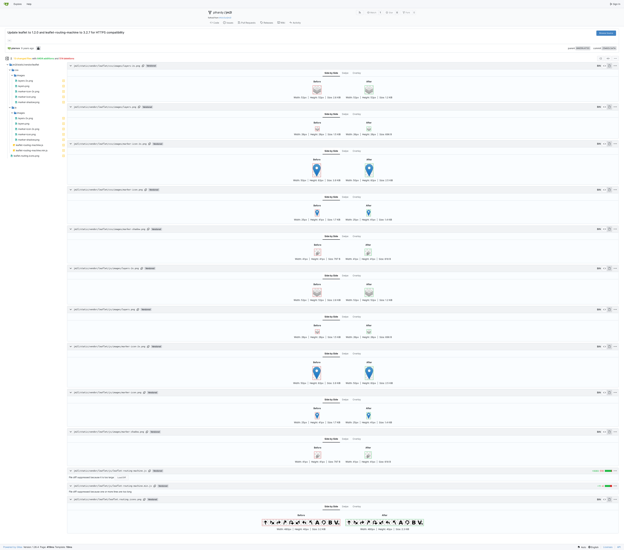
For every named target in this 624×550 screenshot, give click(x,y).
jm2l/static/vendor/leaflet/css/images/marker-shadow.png (109, 229)
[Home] (6, 4)
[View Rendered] (609, 65)
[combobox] (600, 58)
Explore (18, 4)
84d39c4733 (582, 48)
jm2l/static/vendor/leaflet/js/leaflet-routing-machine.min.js (113, 486)
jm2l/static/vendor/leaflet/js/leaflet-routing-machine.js (110, 471)
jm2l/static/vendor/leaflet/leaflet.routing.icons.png (107, 499)
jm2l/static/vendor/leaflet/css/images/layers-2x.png (107, 66)
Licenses (607, 547)
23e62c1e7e (609, 48)
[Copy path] (143, 66)
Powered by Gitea (12, 547)
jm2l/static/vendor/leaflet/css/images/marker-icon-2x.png (110, 144)
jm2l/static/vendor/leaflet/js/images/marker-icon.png (107, 392)
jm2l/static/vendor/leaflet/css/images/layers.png (105, 107)
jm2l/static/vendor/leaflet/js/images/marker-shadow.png (109, 432)
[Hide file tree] (7, 58)
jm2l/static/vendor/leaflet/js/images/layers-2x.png (106, 268)
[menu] (615, 58)
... (9, 40)
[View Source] (604, 65)
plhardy (218, 12)
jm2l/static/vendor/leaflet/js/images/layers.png (104, 309)
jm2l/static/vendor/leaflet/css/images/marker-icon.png (108, 190)
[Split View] (608, 58)
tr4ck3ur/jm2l (225, 17)
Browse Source (606, 33)
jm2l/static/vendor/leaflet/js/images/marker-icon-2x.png (109, 346)
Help (29, 4)
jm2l (229, 12)
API (619, 547)
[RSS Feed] (360, 12)
